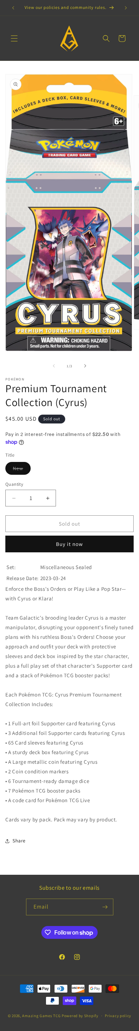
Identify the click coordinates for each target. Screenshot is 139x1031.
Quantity (14, 484)
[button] (14, 38)
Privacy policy (118, 1015)
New (22, 470)
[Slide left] (54, 366)
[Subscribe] (105, 907)
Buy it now (69, 544)
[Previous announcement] (13, 8)
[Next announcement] (126, 8)
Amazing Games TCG (41, 1015)
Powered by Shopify (80, 1015)
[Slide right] (85, 366)
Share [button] (19, 840)
